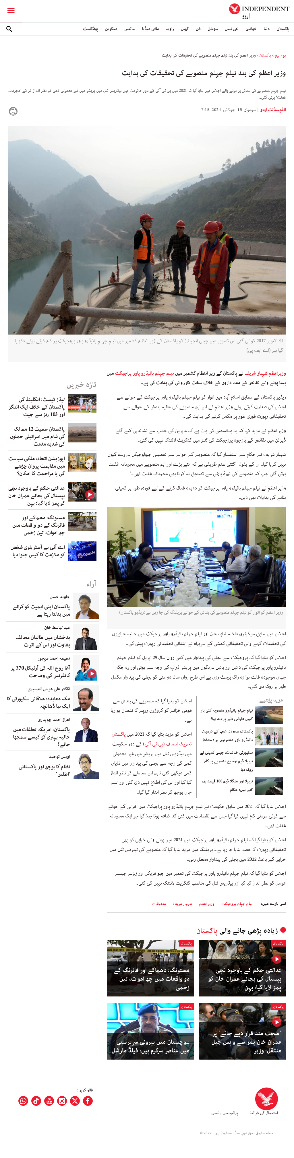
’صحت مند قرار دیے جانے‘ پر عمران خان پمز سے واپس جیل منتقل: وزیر (246, 1042)
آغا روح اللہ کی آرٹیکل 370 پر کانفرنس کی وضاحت (40, 672)
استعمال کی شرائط (263, 1113)
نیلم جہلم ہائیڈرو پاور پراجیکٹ (144, 373)
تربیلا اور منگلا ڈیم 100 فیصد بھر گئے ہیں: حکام (227, 785)
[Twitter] (75, 1101)
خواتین (251, 29)
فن (198, 29)
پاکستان (282, 29)
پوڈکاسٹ (90, 29)
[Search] (9, 29)
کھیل (185, 29)
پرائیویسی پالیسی (224, 1113)
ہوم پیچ (280, 55)
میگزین (111, 29)
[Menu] (11, 11)
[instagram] (62, 1101)
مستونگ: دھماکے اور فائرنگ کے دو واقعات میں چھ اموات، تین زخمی (151, 979)
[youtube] (49, 1101)
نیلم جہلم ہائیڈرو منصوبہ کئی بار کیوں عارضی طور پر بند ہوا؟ (226, 714)
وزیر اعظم (206, 904)
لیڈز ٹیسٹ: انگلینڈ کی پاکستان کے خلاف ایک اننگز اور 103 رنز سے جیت (37, 407)
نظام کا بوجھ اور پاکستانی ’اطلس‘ (44, 770)
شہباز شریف (182, 904)
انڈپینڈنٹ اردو (273, 109)
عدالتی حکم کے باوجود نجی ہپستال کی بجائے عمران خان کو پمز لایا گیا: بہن (244, 979)
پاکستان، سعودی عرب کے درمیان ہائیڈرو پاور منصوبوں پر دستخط (227, 735)
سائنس (129, 29)
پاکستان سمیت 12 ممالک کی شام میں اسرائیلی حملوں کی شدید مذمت (37, 436)
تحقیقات (159, 904)
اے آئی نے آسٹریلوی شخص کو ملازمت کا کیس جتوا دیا (38, 551)
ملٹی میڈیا (150, 29)
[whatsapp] (23, 1101)
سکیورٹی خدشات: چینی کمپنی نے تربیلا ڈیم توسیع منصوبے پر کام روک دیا (226, 761)
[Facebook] (88, 1101)
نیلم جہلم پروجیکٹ (237, 904)
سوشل (213, 29)
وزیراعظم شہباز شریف (265, 373)
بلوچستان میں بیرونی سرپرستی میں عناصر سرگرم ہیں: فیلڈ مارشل (150, 1046)
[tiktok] (36, 1101)
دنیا (267, 29)
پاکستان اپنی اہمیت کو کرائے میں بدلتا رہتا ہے (41, 610)
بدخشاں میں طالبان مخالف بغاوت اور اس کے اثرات (43, 641)
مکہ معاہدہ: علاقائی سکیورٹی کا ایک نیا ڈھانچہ (38, 702)
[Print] (13, 111)
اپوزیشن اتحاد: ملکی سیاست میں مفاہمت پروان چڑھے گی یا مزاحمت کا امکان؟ (36, 466)
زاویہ (170, 29)
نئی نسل (232, 29)
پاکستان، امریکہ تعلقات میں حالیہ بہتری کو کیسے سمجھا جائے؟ (41, 737)
